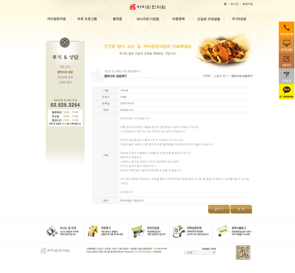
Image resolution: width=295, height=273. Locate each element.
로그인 (234, 3)
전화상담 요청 (65, 78)
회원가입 (248, 3)
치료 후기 (65, 68)
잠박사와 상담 (65, 73)
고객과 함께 (65, 83)
